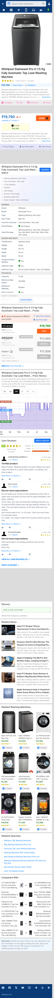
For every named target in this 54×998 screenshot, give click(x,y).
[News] (11, 10)
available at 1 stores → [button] (10, 120)
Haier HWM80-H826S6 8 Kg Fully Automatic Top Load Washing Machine (26, 737)
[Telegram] (35, 987)
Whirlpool (31, 85)
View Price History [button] (43, 316)
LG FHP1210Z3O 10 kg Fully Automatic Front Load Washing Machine (7, 818)
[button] (7, 147)
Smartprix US (7, 994)
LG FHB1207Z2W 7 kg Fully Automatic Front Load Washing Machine (43, 737)
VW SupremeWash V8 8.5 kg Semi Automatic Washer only (8, 777)
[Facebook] (9, 987)
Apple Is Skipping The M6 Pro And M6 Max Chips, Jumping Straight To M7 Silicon (33, 659)
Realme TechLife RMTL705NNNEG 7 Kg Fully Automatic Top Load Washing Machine (26, 818)
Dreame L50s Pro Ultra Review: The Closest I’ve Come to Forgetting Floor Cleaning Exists (33, 643)
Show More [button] (26, 300)
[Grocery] (48, 10)
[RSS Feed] (42, 987)
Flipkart (15, 460)
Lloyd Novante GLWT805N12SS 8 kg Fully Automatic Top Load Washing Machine (26, 777)
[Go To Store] (14, 326)
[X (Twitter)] (16, 987)
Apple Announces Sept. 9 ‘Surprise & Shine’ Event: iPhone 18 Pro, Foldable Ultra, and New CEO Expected (33, 691)
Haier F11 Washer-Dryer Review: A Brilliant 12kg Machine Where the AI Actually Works (33, 675)
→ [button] (13, 366)
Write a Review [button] (42, 441)
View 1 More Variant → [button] (10, 361)
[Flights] (18, 10)
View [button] (42, 118)
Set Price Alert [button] (41, 320)
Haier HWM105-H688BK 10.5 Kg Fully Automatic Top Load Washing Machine (43, 818)
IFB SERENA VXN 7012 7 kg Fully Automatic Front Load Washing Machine (42, 777)
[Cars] (41, 10)
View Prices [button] (17, 85)
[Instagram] (29, 987)
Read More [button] (46, 97)
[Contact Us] (3, 987)
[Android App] (49, 987)
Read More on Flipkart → (11, 476)
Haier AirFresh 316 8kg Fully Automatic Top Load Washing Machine (8, 737)
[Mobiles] (26, 10)
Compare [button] (45, 170)
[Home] (3, 10)
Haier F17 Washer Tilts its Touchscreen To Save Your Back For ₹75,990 (33, 628)
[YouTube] (22, 987)
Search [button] (44, 344)
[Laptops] (33, 10)
